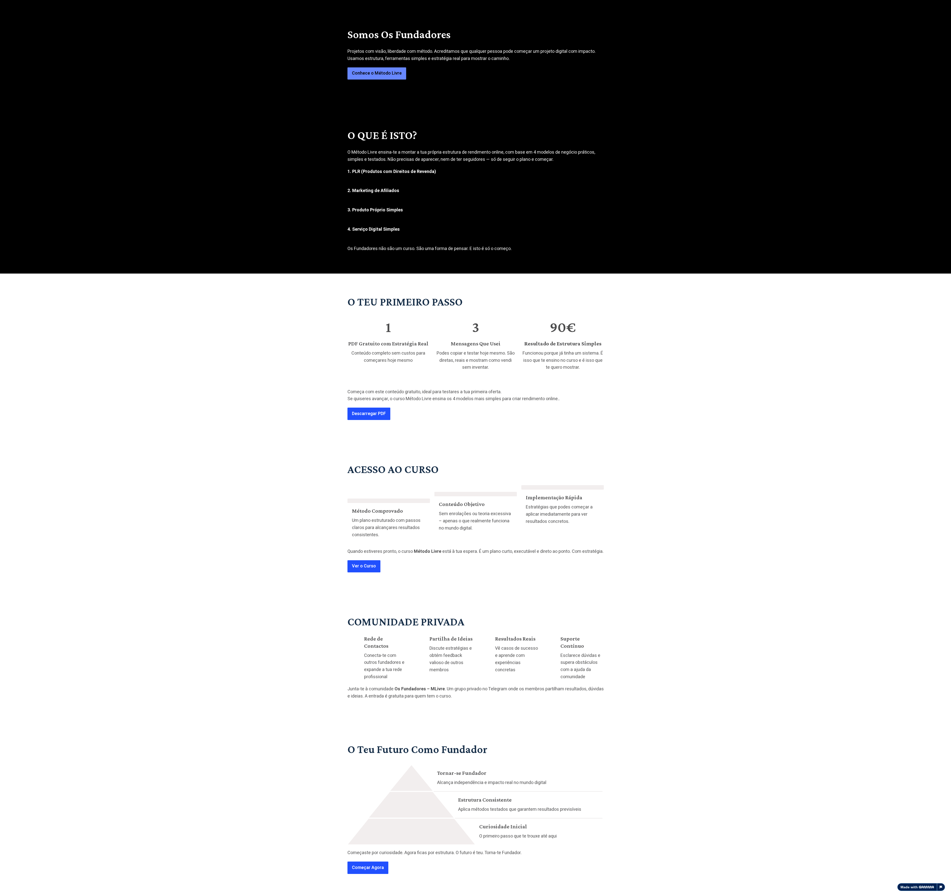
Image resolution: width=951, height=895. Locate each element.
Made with (909, 887)
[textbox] (475, 447)
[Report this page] (941, 887)
